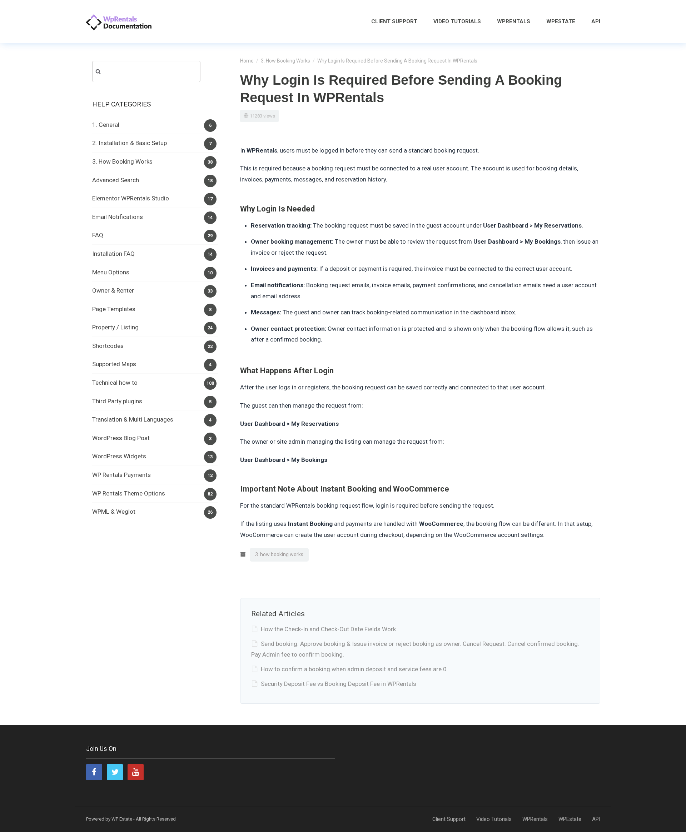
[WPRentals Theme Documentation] (119, 21)
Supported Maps (114, 364)
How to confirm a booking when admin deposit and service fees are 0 (354, 669)
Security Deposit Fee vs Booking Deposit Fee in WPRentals (338, 683)
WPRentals (513, 21)
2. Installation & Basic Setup (129, 142)
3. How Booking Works (285, 61)
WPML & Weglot (113, 511)
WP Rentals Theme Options (128, 493)
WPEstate (560, 21)
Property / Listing (115, 327)
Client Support (394, 21)
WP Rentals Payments (121, 474)
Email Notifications (117, 216)
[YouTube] (136, 772)
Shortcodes (108, 345)
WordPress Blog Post (121, 438)
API (595, 21)
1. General (105, 124)
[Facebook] (94, 772)
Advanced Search (115, 180)
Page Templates (113, 309)
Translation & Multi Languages (132, 419)
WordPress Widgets (119, 456)
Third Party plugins (117, 401)
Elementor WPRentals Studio (130, 198)
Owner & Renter (113, 290)
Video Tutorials (457, 21)
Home (247, 61)
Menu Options (110, 272)
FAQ (97, 235)
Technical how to (115, 382)
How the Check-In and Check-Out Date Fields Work (328, 629)
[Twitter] (115, 772)
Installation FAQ (113, 253)
